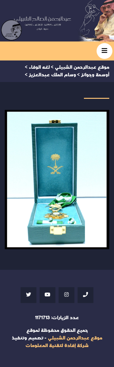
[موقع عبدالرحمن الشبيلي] (57, 20)
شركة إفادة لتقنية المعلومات (57, 345)
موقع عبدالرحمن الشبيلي (75, 338)
